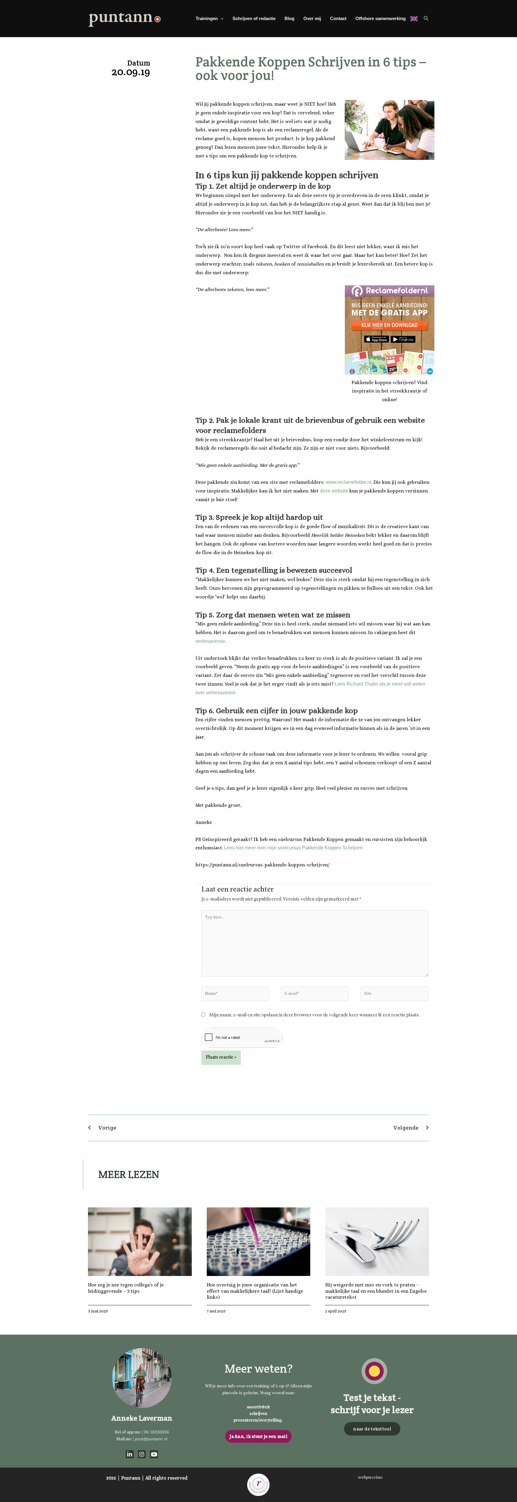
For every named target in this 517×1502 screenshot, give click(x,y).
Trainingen (207, 18)
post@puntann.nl (151, 1438)
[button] (220, 18)
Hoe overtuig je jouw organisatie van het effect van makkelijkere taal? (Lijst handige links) (255, 1291)
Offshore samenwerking (380, 18)
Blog (289, 18)
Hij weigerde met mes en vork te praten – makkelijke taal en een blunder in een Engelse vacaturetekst (376, 1291)
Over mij (312, 18)
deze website (334, 490)
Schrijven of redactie (254, 18)
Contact (338, 18)
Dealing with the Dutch (414, 18)
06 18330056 (156, 1432)
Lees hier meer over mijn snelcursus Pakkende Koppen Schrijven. (294, 847)
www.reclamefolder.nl (348, 482)
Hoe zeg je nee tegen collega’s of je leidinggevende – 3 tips (126, 1288)
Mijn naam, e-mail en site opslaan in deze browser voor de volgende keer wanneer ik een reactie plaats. (314, 1015)
